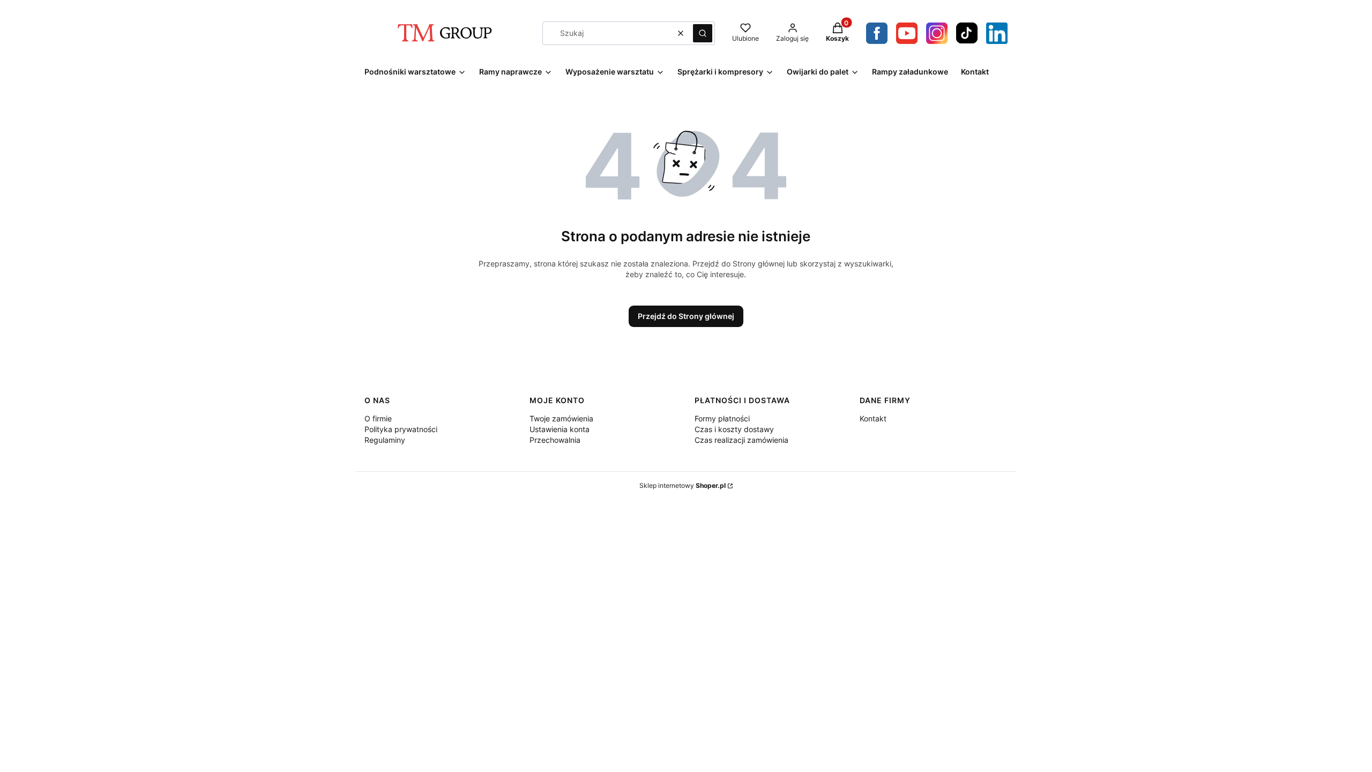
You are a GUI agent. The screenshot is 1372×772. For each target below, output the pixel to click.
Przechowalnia (555, 439)
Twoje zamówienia (561, 418)
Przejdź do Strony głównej (686, 316)
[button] (702, 33)
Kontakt (873, 418)
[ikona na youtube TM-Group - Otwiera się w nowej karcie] (907, 33)
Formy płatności (722, 418)
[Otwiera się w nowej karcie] (937, 33)
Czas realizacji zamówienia (741, 439)
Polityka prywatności (400, 429)
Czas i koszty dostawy (734, 429)
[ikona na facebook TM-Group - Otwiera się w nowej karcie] (877, 33)
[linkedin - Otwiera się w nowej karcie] (997, 33)
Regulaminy (384, 439)
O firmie (378, 418)
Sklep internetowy (682, 485)
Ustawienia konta (560, 429)
